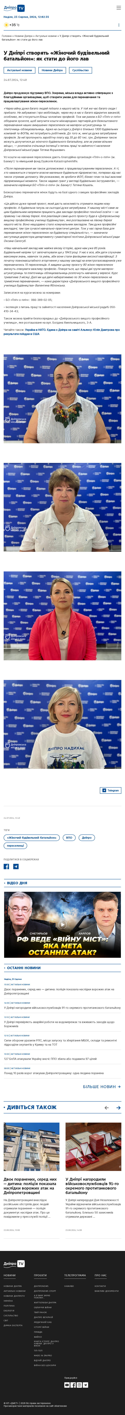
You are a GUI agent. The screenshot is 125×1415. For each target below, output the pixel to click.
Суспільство (80, 70)
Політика (9, 1306)
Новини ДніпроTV (14, 1296)
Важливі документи (107, 1291)
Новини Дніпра (23, 35)
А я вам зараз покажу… (42, 1297)
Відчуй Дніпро (42, 1360)
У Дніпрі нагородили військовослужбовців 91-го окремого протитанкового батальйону (92, 1186)
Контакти (100, 1286)
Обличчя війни (43, 1307)
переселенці (15, 845)
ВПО (69, 837)
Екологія (9, 1311)
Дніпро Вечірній (43, 1317)
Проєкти (40, 1275)
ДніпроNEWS (41, 1286)
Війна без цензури (45, 1365)
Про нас (101, 1275)
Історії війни (41, 1327)
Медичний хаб (43, 1322)
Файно (38, 1337)
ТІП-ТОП (38, 1351)
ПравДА (38, 1332)
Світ (6, 1321)
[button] (118, 1107)
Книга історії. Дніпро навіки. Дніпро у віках (46, 1343)
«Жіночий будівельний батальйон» (31, 837)
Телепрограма (75, 1275)
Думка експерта (13, 1325)
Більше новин (99, 1087)
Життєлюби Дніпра (45, 1303)
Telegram (113, 790)
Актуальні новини (46, 35)
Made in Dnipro (43, 1356)
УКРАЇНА (8, 1301)
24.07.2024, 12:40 (15, 80)
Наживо (69, 1286)
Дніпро (87, 837)
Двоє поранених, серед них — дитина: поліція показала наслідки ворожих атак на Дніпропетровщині (30, 1186)
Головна (7, 35)
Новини (10, 1275)
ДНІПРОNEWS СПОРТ (45, 1291)
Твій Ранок (40, 1312)
